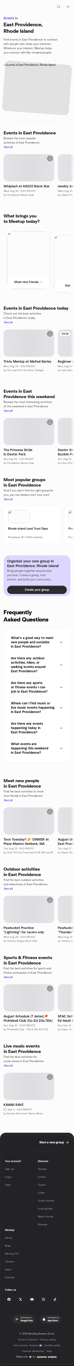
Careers (9, 1261)
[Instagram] (43, 1299)
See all (8, 147)
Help (8, 1185)
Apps (8, 1269)
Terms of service (28, 1339)
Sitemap (42, 1224)
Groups (42, 1169)
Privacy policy (48, 1339)
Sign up (9, 1169)
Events (42, 1177)
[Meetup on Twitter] (20, 1299)
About (8, 1238)
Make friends (45, 1216)
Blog (7, 1246)
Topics (42, 1185)
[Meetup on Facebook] (9, 1299)
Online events (46, 1201)
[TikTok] (55, 1299)
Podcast (10, 1277)
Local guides (45, 1208)
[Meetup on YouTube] (32, 1299)
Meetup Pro (12, 1254)
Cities (41, 1193)
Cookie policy (52, 1345)
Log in (8, 1177)
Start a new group (51, 1142)
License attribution (33, 1351)
